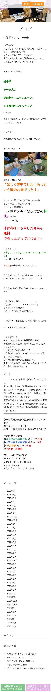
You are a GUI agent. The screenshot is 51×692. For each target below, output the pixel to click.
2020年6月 (11, 619)
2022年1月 (11, 557)
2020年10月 (12, 604)
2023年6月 (11, 494)
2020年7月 (11, 615)
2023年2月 (11, 509)
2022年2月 (11, 553)
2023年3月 (11, 505)
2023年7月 (11, 491)
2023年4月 (11, 502)
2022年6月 (11, 538)
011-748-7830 (19, 455)
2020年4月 (11, 626)
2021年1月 (11, 593)
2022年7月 (11, 535)
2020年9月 (11, 608)
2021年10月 (12, 560)
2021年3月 (11, 586)
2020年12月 (12, 597)
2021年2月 (11, 590)
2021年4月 (11, 582)
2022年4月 (11, 546)
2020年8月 (11, 612)
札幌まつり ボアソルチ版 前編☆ (21, 654)
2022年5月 (11, 542)
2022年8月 (11, 531)
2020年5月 (11, 623)
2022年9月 (11, 527)
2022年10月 (12, 524)
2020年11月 (12, 601)
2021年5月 (11, 579)
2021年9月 (11, 564)
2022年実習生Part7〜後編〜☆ (20, 661)
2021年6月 (11, 575)
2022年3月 (11, 549)
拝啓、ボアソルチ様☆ (17, 665)
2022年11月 (12, 520)
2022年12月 (12, 516)
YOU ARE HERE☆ (15, 657)
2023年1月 (11, 513)
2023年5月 (11, 498)
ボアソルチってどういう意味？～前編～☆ (26, 668)
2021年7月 (11, 571)
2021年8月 (11, 568)
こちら (31, 468)
